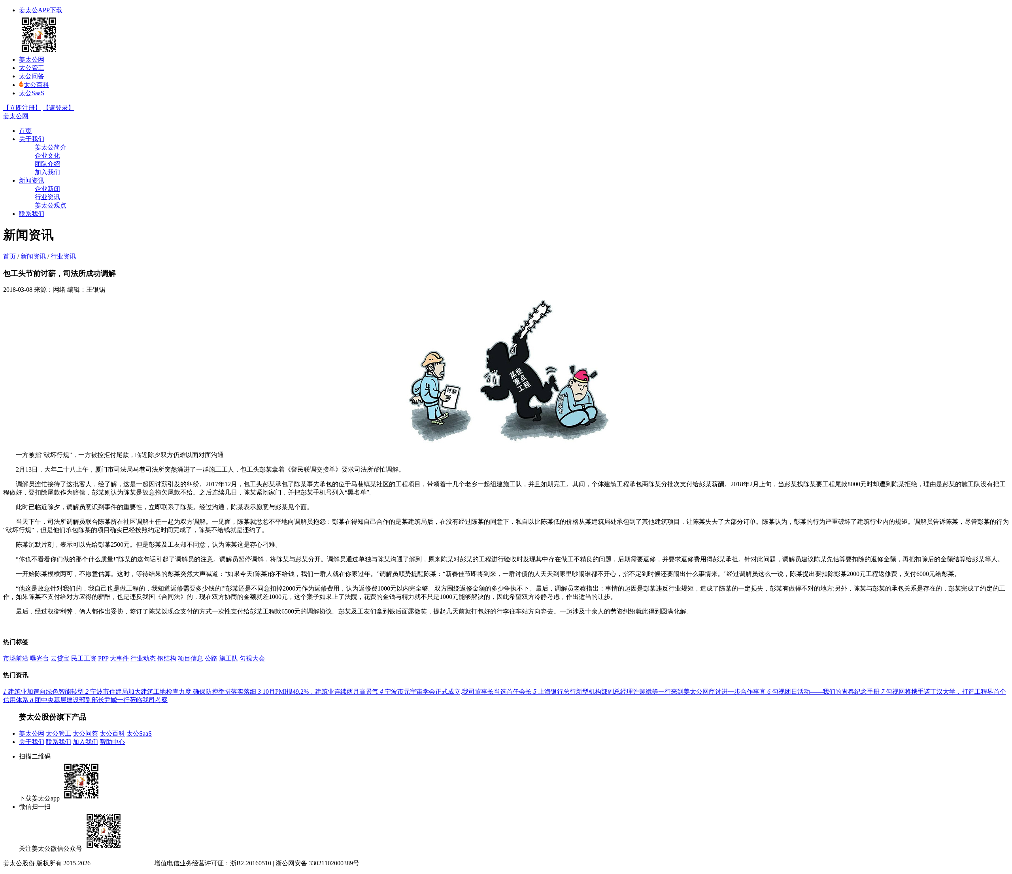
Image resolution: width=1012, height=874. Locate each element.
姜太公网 (31, 59)
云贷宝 (60, 658)
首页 (25, 130)
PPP (103, 658)
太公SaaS (31, 93)
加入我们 (47, 172)
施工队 (228, 658)
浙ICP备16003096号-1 (120, 863)
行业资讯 (47, 197)
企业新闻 (47, 188)
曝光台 (39, 658)
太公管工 (31, 67)
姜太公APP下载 (40, 10)
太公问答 (31, 76)
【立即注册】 (22, 107)
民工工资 (83, 658)
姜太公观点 (50, 205)
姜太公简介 (50, 147)
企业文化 (47, 155)
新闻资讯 (31, 180)
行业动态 (143, 658)
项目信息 (190, 658)
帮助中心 (112, 741)
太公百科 (36, 84)
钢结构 (166, 658)
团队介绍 (47, 163)
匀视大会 (252, 658)
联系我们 (31, 213)
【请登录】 (58, 107)
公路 (211, 658)
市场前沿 (15, 658)
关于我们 (31, 139)
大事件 (119, 658)
